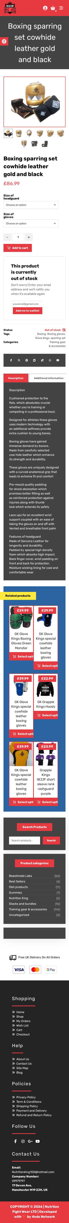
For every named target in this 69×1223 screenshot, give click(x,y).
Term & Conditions (28, 1101)
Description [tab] (15, 378)
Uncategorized (19, 915)
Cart (19, 1030)
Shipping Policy (27, 1106)
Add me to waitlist (27, 310)
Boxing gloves (56, 334)
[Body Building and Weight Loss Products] (9, 7)
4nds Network (43, 1217)
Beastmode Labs (20, 876)
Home (20, 1012)
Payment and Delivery (31, 1110)
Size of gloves (8, 216)
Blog (19, 1072)
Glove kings (42, 338)
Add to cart (20, 248)
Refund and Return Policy (34, 1115)
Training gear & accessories (28, 909)
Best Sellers (17, 881)
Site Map (22, 1068)
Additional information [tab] (48, 378)
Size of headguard (11, 197)
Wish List (22, 1025)
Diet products (18, 887)
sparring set (58, 338)
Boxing (41, 334)
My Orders (23, 1021)
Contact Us (24, 1063)
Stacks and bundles (22, 903)
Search (51, 840)
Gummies (15, 892)
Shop (20, 1016)
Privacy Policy (26, 1097)
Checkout (23, 1034)
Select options (25, 656)
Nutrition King (18, 898)
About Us (22, 1059)
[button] (61, 8)
